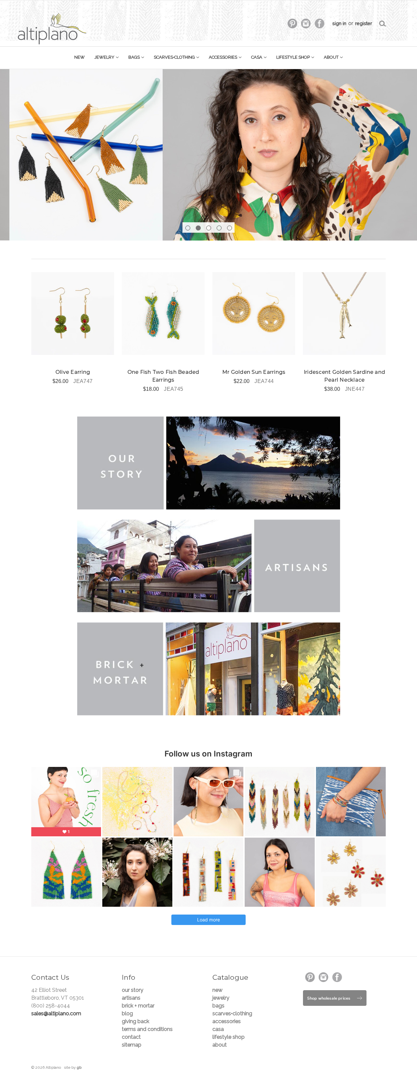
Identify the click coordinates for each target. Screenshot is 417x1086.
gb (79, 1067)
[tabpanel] (208, 155)
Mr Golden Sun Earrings (254, 372)
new (79, 57)
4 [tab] (219, 228)
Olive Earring (72, 372)
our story (132, 990)
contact (131, 1037)
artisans (131, 998)
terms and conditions (147, 1029)
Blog (127, 1013)
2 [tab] (198, 228)
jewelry (104, 57)
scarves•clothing (175, 57)
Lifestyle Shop (293, 57)
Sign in (339, 23)
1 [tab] (187, 228)
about (331, 57)
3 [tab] (208, 228)
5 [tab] (229, 228)
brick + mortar (138, 1006)
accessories (223, 57)
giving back (135, 1021)
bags (134, 57)
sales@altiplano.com (56, 1013)
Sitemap (131, 1045)
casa (257, 57)
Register (363, 23)
